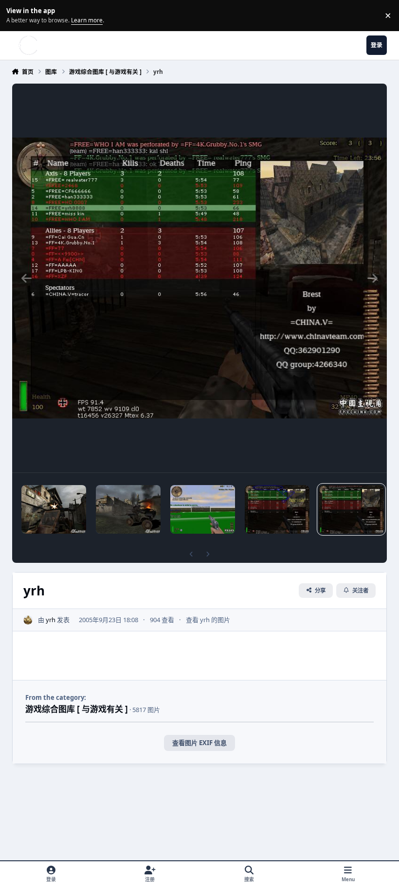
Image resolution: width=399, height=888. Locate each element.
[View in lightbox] (199, 278)
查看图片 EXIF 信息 (199, 742)
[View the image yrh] (277, 509)
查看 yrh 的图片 (208, 619)
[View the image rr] (202, 509)
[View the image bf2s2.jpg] (53, 509)
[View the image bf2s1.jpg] (128, 509)
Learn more (17, 15)
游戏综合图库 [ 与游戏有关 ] (76, 708)
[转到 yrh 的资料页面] (28, 620)
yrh (50, 619)
